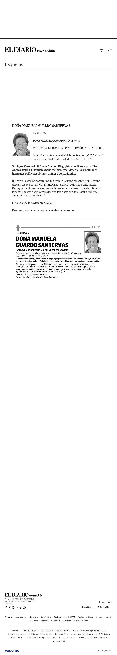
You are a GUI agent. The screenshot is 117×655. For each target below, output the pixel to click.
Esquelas (14, 64)
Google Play (105, 607)
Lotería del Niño (58, 641)
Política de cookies (81, 621)
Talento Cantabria (77, 634)
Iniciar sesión (101, 50)
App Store (87, 607)
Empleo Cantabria (69, 637)
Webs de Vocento (103, 651)
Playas (75, 630)
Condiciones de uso (85, 617)
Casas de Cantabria (17, 637)
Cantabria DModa (47, 630)
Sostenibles (31, 637)
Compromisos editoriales (61, 621)
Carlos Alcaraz (84, 637)
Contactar (9, 617)
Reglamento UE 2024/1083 (64, 617)
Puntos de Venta (61, 634)
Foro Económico (53, 637)
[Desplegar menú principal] (110, 50)
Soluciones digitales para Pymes (93, 630)
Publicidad (33, 621)
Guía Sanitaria (47, 634)
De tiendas (35, 634)
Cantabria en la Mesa (29, 630)
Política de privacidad (104, 617)
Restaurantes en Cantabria (17, 634)
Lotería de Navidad (100, 637)
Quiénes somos (21, 617)
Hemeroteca (92, 634)
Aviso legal (34, 617)
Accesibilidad (46, 617)
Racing (41, 637)
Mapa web (45, 621)
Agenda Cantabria (63, 630)
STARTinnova (104, 634)
